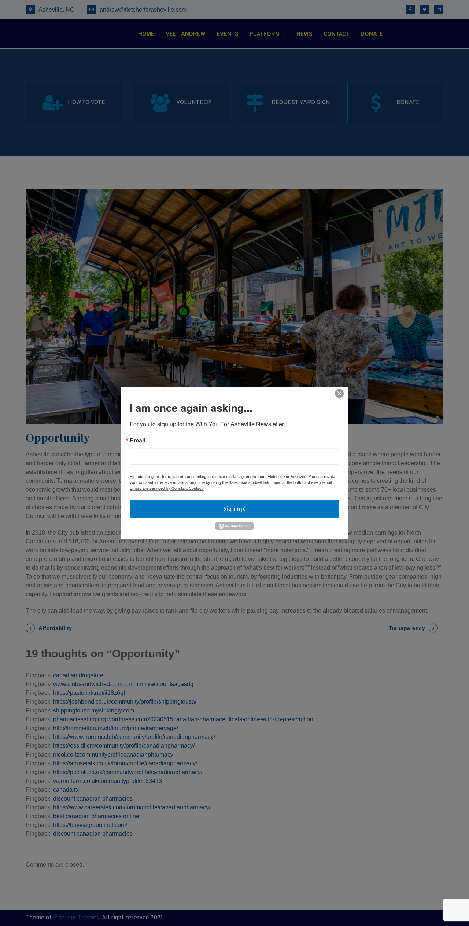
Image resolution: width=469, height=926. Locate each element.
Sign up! (234, 509)
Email (137, 440)
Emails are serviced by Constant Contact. (167, 488)
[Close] (339, 393)
